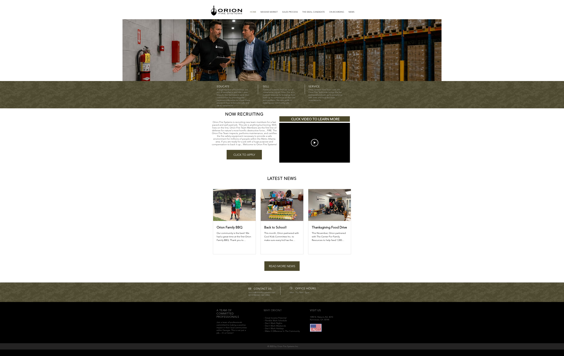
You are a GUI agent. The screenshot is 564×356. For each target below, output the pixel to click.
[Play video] (314, 142)
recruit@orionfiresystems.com (262, 292)
